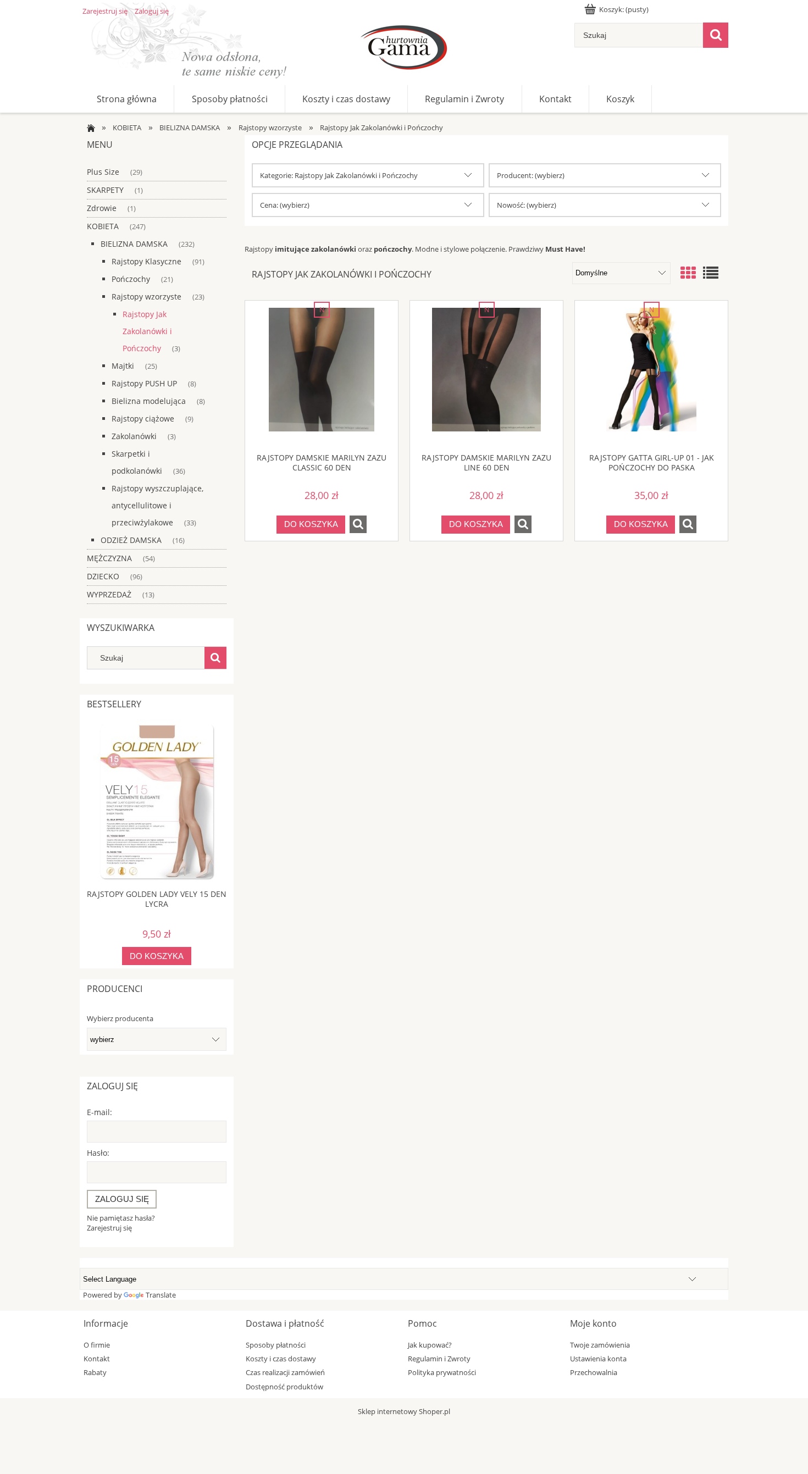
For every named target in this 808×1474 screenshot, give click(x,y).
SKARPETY (105, 190)
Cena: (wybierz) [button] (284, 205)
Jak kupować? (430, 1345)
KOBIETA (103, 226)
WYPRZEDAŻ (109, 594)
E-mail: (99, 1112)
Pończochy (131, 279)
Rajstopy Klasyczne (146, 261)
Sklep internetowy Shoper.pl (404, 1411)
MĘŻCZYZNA (109, 558)
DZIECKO (103, 576)
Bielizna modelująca (149, 401)
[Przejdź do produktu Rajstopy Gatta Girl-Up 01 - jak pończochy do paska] (651, 376)
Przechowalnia (593, 1372)
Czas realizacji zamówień (285, 1372)
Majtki (123, 366)
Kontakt (97, 1359)
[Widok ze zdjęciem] (688, 272)
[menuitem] (127, 99)
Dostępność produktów (284, 1387)
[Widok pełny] (710, 272)
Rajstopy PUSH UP (144, 383)
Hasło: (98, 1153)
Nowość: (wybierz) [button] (526, 205)
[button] (358, 524)
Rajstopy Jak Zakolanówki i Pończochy (147, 331)
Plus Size (103, 172)
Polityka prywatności (442, 1372)
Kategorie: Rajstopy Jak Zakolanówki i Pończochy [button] (339, 175)
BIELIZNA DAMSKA (134, 244)
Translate (161, 1295)
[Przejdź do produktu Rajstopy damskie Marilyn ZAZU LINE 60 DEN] (486, 376)
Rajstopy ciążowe (143, 418)
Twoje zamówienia (600, 1345)
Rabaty (95, 1372)
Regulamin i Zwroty (439, 1359)
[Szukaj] (715, 35)
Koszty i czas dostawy (281, 1359)
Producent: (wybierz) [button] (531, 175)
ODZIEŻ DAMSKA (131, 540)
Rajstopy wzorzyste (146, 296)
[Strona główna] (404, 49)
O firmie (97, 1345)
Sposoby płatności (276, 1345)
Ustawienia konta (598, 1359)
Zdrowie (102, 208)
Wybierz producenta (120, 1018)
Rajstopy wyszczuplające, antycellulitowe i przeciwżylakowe (157, 505)
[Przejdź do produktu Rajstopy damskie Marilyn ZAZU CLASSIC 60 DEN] (321, 376)
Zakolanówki (134, 436)
